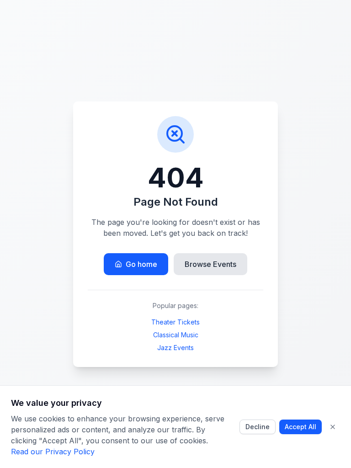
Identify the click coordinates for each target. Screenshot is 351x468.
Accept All (300, 427)
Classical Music (175, 335)
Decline (257, 427)
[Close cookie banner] (332, 427)
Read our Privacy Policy (53, 451)
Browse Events (210, 264)
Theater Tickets (175, 322)
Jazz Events (175, 347)
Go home (141, 264)
